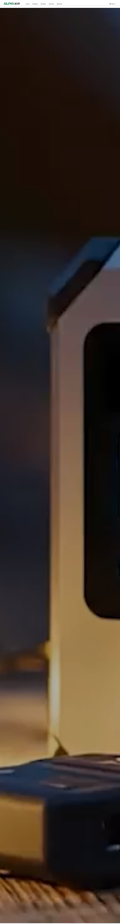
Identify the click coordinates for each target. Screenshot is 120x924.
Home (27, 4)
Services (51, 4)
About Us (59, 4)
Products (43, 4)
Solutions (35, 4)
